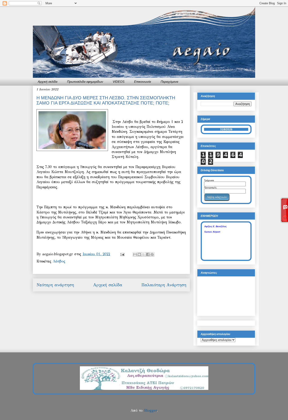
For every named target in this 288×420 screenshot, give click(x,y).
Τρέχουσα (209, 180)
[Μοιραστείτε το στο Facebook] (148, 254)
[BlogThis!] (139, 254)
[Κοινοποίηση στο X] (143, 254)
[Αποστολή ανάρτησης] (122, 254)
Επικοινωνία (142, 81)
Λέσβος (59, 261)
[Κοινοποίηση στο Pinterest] (152, 254)
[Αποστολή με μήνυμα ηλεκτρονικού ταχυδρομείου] (135, 254)
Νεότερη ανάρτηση (55, 284)
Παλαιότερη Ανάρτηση (163, 284)
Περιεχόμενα (169, 81)
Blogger (150, 410)
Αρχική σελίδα (47, 81)
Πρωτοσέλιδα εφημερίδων (85, 81)
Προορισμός (210, 187)
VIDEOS (118, 81)
